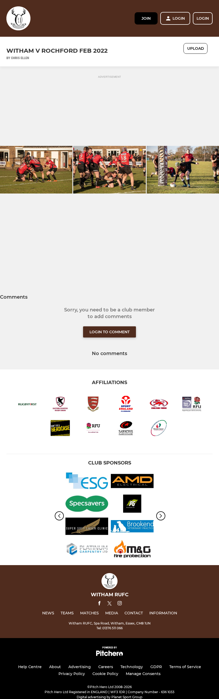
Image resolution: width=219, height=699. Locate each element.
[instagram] (119, 604)
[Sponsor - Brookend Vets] (132, 527)
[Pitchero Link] (109, 654)
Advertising (79, 666)
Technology (131, 666)
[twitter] (109, 604)
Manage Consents (143, 673)
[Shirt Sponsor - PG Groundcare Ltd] (132, 505)
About (55, 666)
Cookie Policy (105, 673)
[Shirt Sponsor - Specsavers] (86, 505)
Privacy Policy (71, 673)
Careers (105, 666)
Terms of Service (185, 666)
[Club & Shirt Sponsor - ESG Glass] (86, 482)
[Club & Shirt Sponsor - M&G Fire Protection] (132, 550)
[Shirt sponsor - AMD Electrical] (132, 482)
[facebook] (99, 604)
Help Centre (30, 666)
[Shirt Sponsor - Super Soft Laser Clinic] (86, 527)
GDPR (156, 666)
